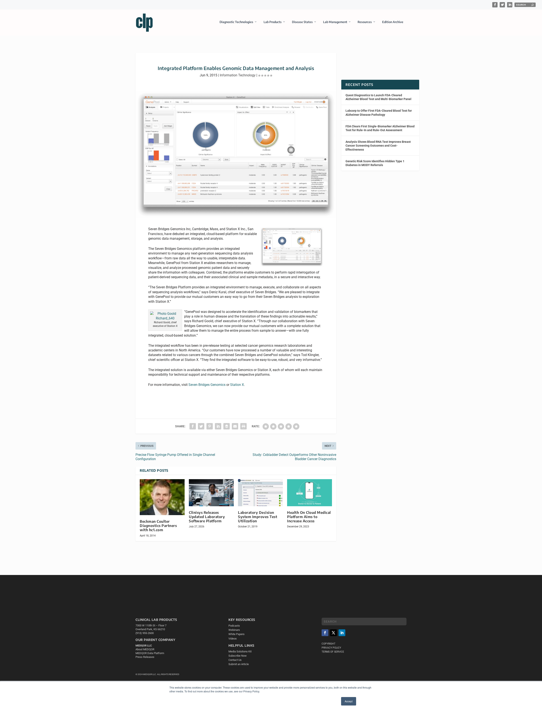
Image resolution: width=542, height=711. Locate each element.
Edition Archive (392, 22)
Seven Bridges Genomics (206, 385)
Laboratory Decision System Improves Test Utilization (257, 516)
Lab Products (273, 22)
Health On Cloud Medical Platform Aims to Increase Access (309, 516)
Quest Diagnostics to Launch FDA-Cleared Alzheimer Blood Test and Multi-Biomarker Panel (378, 97)
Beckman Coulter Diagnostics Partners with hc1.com (158, 525)
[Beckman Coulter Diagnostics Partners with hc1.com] (162, 497)
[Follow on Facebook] (325, 632)
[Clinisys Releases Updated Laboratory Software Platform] (211, 492)
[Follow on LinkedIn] (342, 632)
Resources (365, 22)
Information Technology (238, 75)
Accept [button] (349, 701)
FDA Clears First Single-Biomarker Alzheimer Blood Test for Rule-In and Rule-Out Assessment (380, 128)
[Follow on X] (333, 632)
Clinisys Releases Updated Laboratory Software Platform (207, 516)
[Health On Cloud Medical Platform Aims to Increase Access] (309, 492)
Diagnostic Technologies (236, 22)
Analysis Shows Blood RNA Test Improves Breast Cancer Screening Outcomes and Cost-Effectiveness (378, 145)
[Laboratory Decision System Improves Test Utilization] (260, 492)
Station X (237, 385)
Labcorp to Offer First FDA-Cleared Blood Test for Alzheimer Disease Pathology (379, 112)
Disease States (302, 22)
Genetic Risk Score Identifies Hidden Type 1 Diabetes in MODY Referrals (375, 163)
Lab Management (335, 22)
